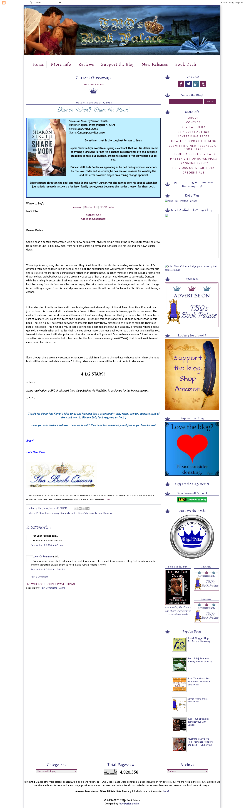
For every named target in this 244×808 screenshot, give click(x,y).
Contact (193, 122)
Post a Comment (39, 576)
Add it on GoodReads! (93, 218)
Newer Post (36, 584)
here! (166, 791)
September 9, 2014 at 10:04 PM (48, 569)
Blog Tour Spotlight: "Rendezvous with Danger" (198, 721)
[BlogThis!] (80, 508)
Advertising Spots (194, 136)
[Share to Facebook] (87, 508)
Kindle (88, 207)
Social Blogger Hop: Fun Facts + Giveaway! (199, 640)
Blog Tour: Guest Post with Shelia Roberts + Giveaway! (199, 681)
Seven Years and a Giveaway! (198, 700)
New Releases (154, 64)
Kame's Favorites (69, 513)
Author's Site (93, 215)
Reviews (86, 64)
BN (96, 207)
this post (106, 499)
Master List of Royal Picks (193, 158)
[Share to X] (84, 508)
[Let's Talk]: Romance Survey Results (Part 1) (200, 660)
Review (99, 513)
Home (38, 64)
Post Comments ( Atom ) (53, 587)
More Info (61, 64)
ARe (111, 207)
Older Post (56, 584)
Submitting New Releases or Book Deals (194, 147)
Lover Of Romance (43, 556)
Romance (108, 513)
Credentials (194, 172)
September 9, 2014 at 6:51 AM (47, 545)
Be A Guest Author (194, 131)
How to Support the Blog (193, 141)
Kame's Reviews (86, 513)
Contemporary (52, 513)
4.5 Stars (39, 513)
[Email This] (76, 508)
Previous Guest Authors (193, 168)
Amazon (77, 207)
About (193, 117)
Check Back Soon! (93, 84)
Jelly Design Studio (129, 803)
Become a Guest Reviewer (194, 154)
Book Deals (186, 64)
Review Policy (193, 127)
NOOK (103, 207)
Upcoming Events (194, 163)
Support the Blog (118, 64)
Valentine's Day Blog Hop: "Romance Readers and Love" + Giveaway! (200, 741)
